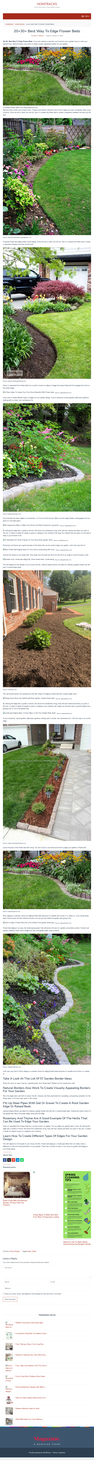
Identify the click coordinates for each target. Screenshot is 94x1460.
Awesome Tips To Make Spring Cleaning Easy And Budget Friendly (77, 1243)
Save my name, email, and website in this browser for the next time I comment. (33, 1294)
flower (34, 1251)
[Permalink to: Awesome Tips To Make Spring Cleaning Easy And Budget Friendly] (77, 1205)
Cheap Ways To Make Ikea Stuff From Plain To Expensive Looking (46, 1215)
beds (29, 1251)
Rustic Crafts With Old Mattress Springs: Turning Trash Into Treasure (15, 1202)
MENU (87, 16)
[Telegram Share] (17, 1160)
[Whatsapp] (22, 1160)
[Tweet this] (9, 1160)
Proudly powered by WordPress (40, 1452)
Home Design (15, 1251)
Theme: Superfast (59, 1452)
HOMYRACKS (47, 4)
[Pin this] (13, 1160)
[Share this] (5, 1160)
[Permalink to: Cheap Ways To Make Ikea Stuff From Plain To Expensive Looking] (47, 1192)
